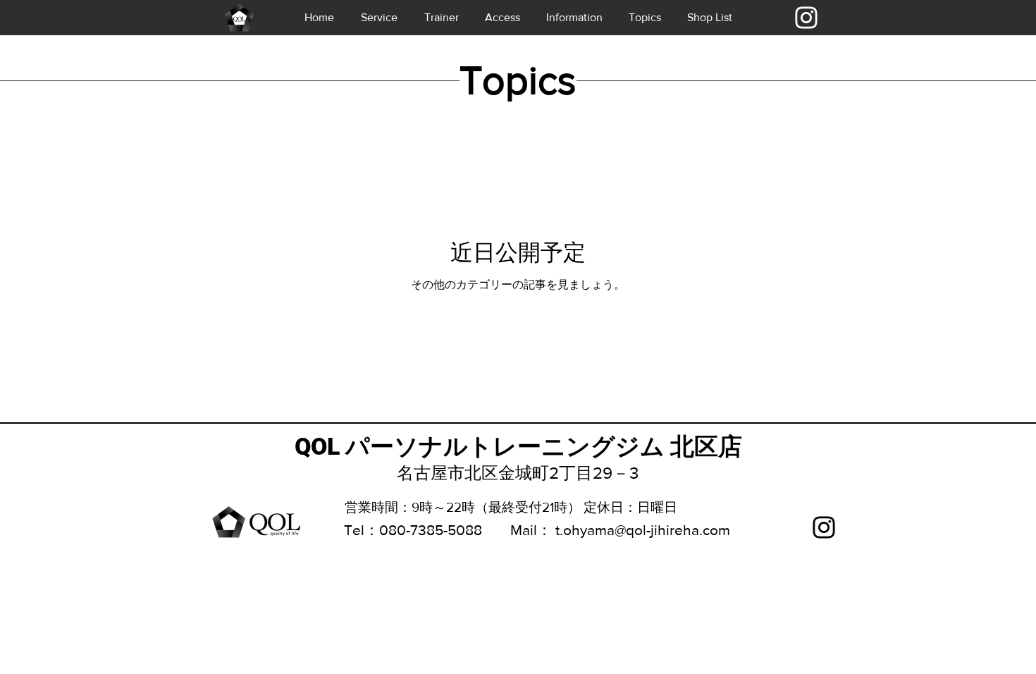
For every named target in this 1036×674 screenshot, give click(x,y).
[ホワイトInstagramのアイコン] (806, 17)
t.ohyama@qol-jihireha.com (642, 530)
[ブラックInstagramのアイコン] (824, 527)
